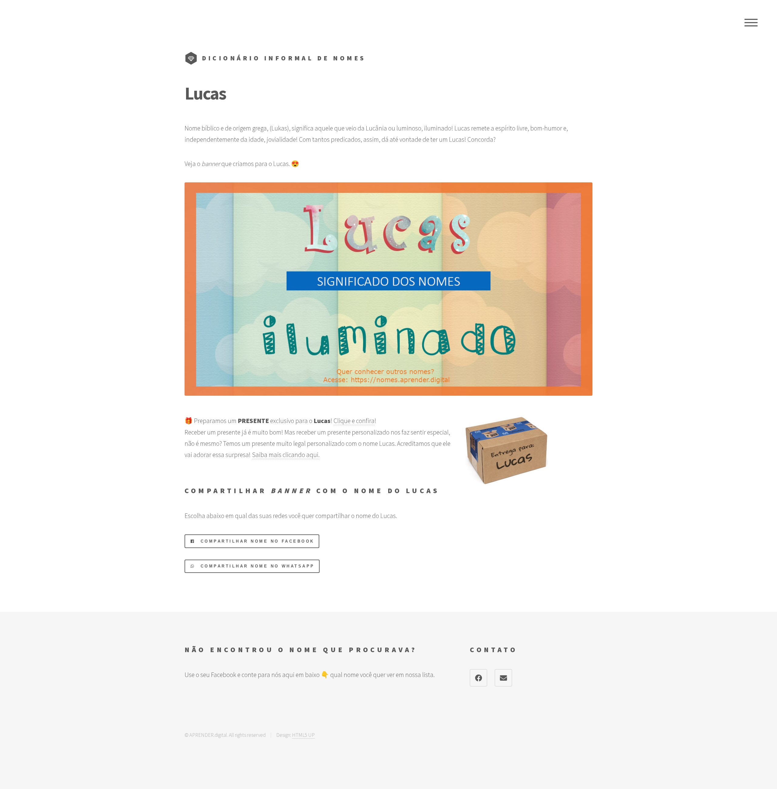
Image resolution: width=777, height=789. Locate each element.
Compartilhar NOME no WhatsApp (255, 566)
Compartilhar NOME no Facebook (254, 541)
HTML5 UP (303, 735)
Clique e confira (354, 421)
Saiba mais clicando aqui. (286, 455)
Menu (751, 22)
